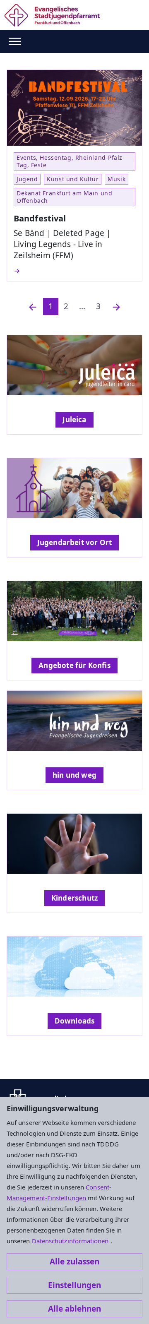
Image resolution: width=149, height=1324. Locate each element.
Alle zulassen (74, 1261)
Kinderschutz (74, 898)
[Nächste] (116, 306)
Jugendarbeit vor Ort (74, 542)
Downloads (75, 1021)
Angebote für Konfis (74, 665)
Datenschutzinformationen (71, 1241)
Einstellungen (74, 1285)
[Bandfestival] (74, 271)
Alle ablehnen (74, 1308)
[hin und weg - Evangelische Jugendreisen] (74, 721)
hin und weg (74, 775)
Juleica (74, 419)
